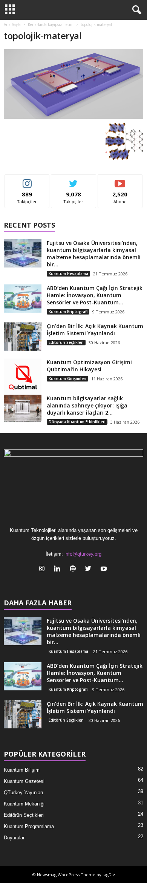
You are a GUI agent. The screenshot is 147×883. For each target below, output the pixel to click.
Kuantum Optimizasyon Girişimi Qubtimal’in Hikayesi (89, 366)
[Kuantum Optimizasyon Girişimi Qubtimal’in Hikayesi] (22, 377)
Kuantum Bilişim (22, 770)
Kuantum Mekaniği (24, 804)
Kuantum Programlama (29, 826)
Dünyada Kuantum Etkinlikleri (77, 421)
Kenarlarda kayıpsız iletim (51, 24)
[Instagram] (43, 569)
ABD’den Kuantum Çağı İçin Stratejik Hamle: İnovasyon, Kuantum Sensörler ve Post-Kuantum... (94, 295)
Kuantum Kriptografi (68, 311)
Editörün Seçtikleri (66, 342)
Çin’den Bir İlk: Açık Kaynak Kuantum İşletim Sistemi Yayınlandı (95, 329)
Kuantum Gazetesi (24, 781)
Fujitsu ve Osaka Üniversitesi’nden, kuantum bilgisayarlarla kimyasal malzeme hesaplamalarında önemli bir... (94, 253)
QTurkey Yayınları (23, 792)
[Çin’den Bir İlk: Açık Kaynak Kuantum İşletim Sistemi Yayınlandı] (22, 336)
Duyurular (14, 837)
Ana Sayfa (12, 24)
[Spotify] (74, 569)
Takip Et (27, 180)
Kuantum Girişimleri (67, 378)
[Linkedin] (59, 569)
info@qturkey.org (82, 554)
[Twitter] (90, 569)
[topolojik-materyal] (73, 84)
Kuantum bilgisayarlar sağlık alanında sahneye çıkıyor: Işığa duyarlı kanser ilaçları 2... (87, 405)
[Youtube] (105, 569)
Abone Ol (120, 180)
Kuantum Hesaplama (68, 273)
